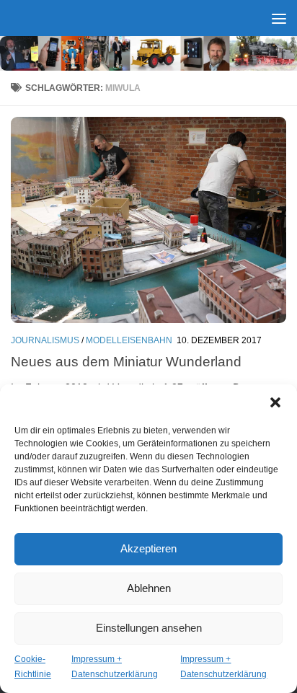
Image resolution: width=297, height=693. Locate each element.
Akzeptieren (148, 548)
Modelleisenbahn (129, 340)
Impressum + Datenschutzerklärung (114, 666)
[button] (275, 402)
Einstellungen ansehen (149, 628)
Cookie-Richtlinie (32, 666)
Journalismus (45, 340)
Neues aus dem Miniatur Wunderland (126, 361)
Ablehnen (149, 588)
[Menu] (279, 18)
